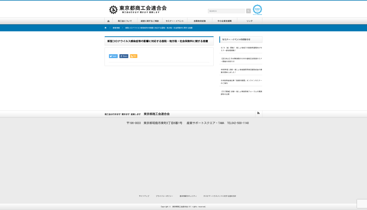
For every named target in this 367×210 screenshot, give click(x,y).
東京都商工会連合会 (180, 206)
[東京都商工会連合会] (139, 7)
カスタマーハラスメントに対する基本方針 (219, 196)
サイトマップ (144, 196)
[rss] (258, 114)
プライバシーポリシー (164, 196)
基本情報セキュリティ (188, 196)
